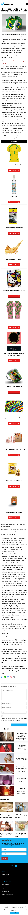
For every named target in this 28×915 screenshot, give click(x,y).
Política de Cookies (6, 898)
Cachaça (14, 196)
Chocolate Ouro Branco (14, 481)
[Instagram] (12, 866)
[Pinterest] (16, 866)
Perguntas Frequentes (7, 888)
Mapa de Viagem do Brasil (14, 228)
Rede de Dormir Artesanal (14, 259)
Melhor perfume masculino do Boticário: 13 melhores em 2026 (21, 747)
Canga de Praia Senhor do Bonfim (14, 418)
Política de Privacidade (7, 894)
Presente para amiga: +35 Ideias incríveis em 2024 (6, 834)
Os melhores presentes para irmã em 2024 (21, 815)
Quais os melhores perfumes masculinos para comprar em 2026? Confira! (21, 736)
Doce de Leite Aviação (14, 512)
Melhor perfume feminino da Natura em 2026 (21, 780)
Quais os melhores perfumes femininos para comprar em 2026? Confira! (21, 769)
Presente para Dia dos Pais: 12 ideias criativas (20, 834)
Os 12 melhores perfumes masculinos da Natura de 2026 (21, 791)
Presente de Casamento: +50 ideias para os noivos (6, 815)
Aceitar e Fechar (14, 912)
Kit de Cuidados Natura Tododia (14, 449)
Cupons (4, 878)
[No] (26, 909)
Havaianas (14, 322)
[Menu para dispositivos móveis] (27, 4)
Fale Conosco (5, 884)
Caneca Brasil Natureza (14, 387)
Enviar (5, 858)
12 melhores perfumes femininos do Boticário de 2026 (21, 758)
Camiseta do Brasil (14, 165)
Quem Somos (5, 874)
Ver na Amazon (13, 170)
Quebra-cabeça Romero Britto (14, 290)
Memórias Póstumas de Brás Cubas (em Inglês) (14, 354)
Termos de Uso (5, 891)
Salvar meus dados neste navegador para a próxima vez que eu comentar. (14, 719)
